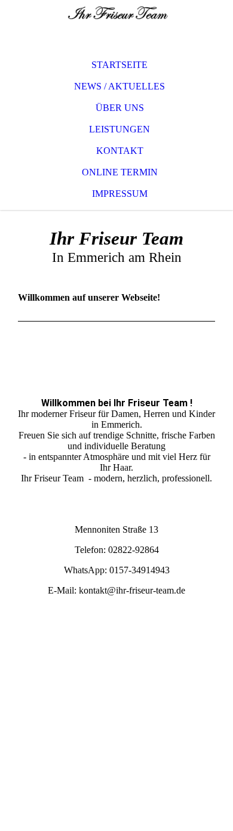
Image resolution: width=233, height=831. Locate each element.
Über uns (120, 108)
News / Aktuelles (119, 86)
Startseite (119, 65)
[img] (116, 24)
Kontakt (119, 151)
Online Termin (120, 172)
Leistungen (119, 129)
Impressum (120, 194)
